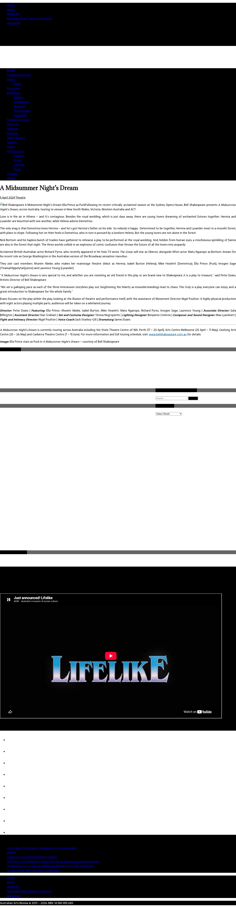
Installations (21, 102)
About (11, 9)
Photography (22, 111)
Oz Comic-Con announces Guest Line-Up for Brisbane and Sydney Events (53, 861)
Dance (11, 79)
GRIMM (11, 852)
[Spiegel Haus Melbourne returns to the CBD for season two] (14, 821)
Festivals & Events (18, 120)
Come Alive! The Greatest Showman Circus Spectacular (42, 848)
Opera (11, 147)
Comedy (19, 165)
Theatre (12, 173)
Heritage (12, 129)
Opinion (12, 142)
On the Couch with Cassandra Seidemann (33, 870)
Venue (11, 178)
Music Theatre (16, 138)
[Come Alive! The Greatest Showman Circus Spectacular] (14, 740)
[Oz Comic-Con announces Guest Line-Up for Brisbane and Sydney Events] (14, 774)
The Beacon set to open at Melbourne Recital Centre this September (50, 866)
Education (13, 88)
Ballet (17, 84)
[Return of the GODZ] (14, 809)
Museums (20, 106)
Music (17, 169)
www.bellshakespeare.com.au (168, 334)
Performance (15, 151)
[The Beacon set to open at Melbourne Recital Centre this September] (14, 786)
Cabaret (19, 156)
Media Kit (13, 14)
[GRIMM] (14, 751)
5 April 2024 (7, 197)
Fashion (18, 97)
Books (11, 70)
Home (11, 5)
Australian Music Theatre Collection (29, 18)
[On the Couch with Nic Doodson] (14, 832)
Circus (17, 160)
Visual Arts (20, 115)
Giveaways (13, 23)
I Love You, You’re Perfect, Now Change (32, 857)
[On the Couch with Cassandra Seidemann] (14, 798)
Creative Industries (19, 75)
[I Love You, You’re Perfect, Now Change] (14, 763)
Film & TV (13, 124)
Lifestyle (12, 133)
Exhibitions (14, 93)
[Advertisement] (129, 523)
